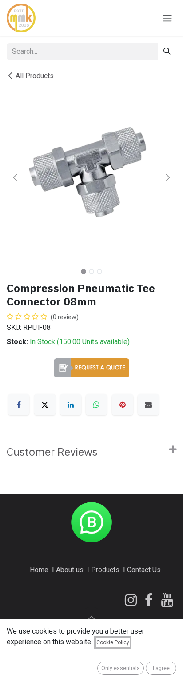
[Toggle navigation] (167, 18)
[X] (45, 404)
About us (70, 570)
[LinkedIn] (70, 404)
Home (39, 570)
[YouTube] (167, 600)
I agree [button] (161, 668)
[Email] (148, 404)
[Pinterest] (122, 404)
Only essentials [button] (120, 668)
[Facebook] (18, 404)
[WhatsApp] (96, 404)
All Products (35, 76)
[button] (15, 177)
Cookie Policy (112, 642)
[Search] (167, 51)
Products (105, 570)
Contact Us (144, 570)
